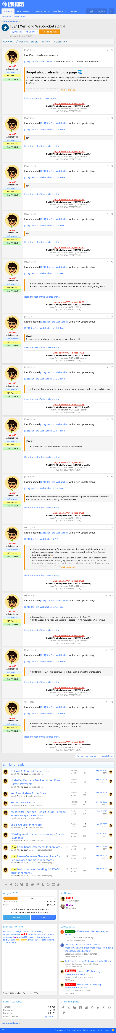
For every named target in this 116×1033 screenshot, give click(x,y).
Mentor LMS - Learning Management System (83, 986)
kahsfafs (50, 939)
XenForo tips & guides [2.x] (40, 850)
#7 (112, 367)
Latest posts (67, 926)
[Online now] (12, 63)
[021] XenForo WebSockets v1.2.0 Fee (44, 225)
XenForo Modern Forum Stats (28, 793)
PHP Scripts (70, 980)
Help (99, 1030)
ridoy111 (23, 937)
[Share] (108, 50)
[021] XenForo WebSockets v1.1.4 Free (44, 177)
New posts (6, 16)
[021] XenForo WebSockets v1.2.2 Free (44, 327)
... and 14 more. (10, 942)
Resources (40, 11)
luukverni (32, 937)
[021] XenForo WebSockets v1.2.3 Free (44, 378)
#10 (111, 527)
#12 (111, 650)
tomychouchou (44, 937)
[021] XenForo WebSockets (38, 61)
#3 (112, 166)
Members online (13, 926)
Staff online (67, 893)
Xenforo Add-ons (36, 774)
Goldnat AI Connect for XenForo (30, 771)
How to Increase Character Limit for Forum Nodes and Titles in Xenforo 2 (35, 858)
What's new (23, 11)
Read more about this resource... (41, 98)
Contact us (59, 1030)
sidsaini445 (28, 931)
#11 (111, 595)
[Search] (111, 11)
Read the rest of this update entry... (42, 146)
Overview (8, 41)
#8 (112, 419)
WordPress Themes (73, 956)
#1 (112, 50)
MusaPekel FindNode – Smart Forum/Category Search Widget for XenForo (38, 813)
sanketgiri (17, 931)
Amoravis (7, 937)
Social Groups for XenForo (26, 824)
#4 (112, 214)
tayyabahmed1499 (11, 934)
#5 (112, 262)
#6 (112, 316)
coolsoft (42, 939)
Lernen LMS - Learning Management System (82, 973)
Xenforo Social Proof (23, 802)
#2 (112, 118)
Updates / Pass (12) (28, 41)
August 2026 (10, 893)
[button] (31, 11)
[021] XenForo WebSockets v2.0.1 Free (44, 430)
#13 (111, 702)
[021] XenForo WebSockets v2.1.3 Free (44, 661)
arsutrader (32, 939)
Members (58, 11)
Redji (12, 939)
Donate (73, 11)
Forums (8, 11)
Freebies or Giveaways (75, 940)
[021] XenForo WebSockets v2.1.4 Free (44, 713)
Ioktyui (6, 939)
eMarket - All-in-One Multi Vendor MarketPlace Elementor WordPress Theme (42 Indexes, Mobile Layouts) (89, 947)
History (46, 41)
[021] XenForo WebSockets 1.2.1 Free (43, 273)
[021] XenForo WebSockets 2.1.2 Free (43, 606)
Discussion (61, 41)
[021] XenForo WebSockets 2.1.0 (41, 538)
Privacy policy (89, 1030)
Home (107, 1030)
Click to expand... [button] (68, 89)
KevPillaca (7, 931)
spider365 (38, 931)
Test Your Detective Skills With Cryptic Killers (88, 960)
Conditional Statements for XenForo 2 (39, 847)
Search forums (19, 16)
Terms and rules (74, 1030)
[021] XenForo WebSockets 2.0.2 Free (43, 488)
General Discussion (73, 966)
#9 (112, 476)
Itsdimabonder (34, 934)
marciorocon (48, 934)
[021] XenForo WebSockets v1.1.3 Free (44, 129)
